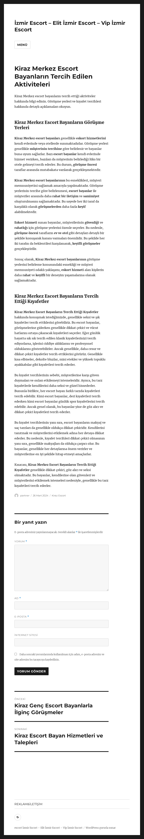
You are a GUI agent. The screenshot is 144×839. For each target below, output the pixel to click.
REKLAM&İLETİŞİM (28, 804)
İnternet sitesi (26, 634)
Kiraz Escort (59, 495)
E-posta (21, 616)
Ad (17, 598)
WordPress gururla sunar (101, 827)
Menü (22, 45)
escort (18, 827)
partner (24, 495)
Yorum (20, 541)
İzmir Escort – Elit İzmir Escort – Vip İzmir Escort (52, 827)
